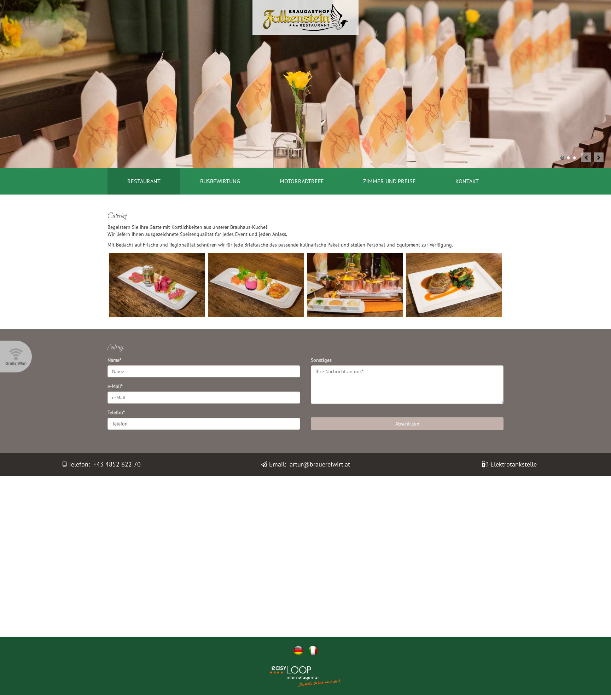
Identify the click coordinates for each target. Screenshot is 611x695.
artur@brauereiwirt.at (320, 464)
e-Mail (115, 386)
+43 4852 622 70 (117, 464)
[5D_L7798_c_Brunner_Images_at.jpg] (454, 285)
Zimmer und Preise (389, 181)
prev (586, 157)
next (598, 157)
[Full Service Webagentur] (323, 682)
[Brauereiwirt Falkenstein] (305, 17)
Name (114, 360)
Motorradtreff (302, 181)
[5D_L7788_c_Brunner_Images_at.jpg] (355, 285)
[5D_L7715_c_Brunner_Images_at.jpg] (157, 285)
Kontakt (467, 181)
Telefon (116, 412)
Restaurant (144, 181)
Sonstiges (321, 360)
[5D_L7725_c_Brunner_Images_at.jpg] (256, 285)
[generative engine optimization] (323, 671)
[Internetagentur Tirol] (288, 682)
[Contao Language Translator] (288, 671)
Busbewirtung (220, 181)
